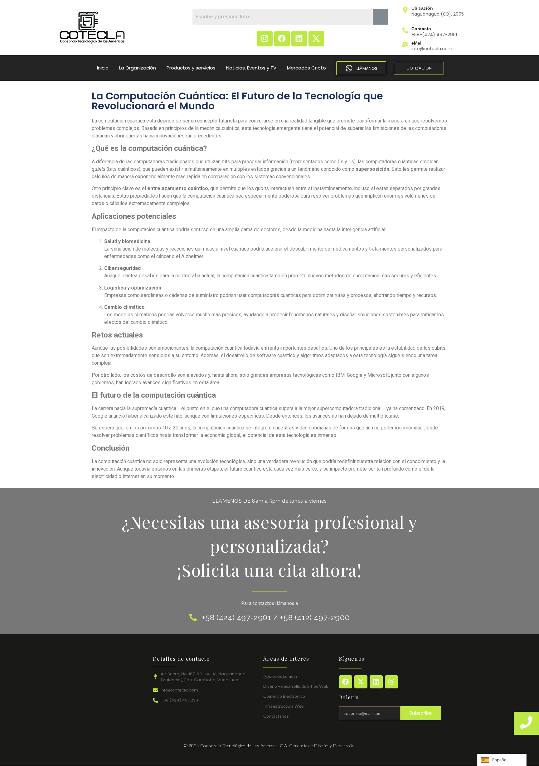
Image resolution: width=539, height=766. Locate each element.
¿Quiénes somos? (280, 676)
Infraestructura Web (283, 706)
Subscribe (420, 713)
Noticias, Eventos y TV (251, 68)
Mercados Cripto (306, 68)
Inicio (103, 68)
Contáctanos (276, 716)
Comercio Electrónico (284, 696)
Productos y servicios (191, 68)
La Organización (137, 68)
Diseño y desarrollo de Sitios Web (295, 686)
